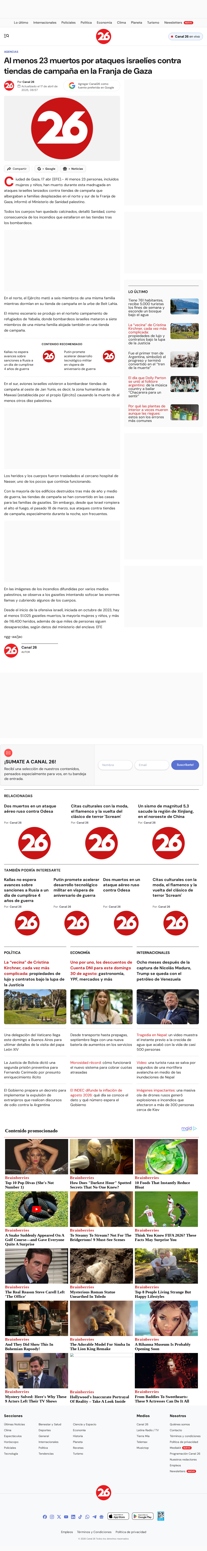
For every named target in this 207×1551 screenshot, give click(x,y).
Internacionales (153, 952)
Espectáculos (13, 1436)
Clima (7, 1430)
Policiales (10, 1448)
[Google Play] (142, 1517)
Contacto (176, 1430)
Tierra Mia (143, 1436)
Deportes (45, 1430)
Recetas (78, 1448)
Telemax (142, 1442)
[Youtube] (66, 1517)
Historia (78, 1436)
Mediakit (180, 1448)
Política (12, 952)
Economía (80, 952)
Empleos (175, 1465)
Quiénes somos (180, 1424)
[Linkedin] (73, 1517)
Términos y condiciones (185, 1436)
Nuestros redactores (183, 1459)
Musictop (143, 1448)
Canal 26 (28, 82)
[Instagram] (52, 1517)
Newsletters (182, 1471)
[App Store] (118, 1517)
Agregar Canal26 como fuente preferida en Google (96, 85)
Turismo (78, 1453)
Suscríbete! (185, 765)
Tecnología (11, 1453)
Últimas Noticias (14, 1424)
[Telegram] (94, 1517)
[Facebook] (45, 1517)
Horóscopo (11, 1442)
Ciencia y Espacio (84, 1424)
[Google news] (101, 1517)
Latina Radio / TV (148, 1430)
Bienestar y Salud (50, 1424)
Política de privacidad (184, 1442)
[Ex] (59, 1517)
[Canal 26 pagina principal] (103, 43)
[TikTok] (80, 1517)
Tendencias (46, 1453)
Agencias (11, 52)
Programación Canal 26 (185, 1453)
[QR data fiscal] (160, 1519)
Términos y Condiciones (94, 1532)
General (44, 1436)
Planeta (78, 1442)
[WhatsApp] (87, 1517)
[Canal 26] (103, 1493)
